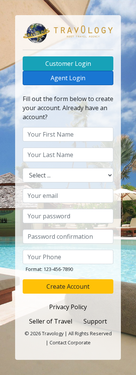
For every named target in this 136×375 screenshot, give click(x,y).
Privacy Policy (68, 307)
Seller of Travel (50, 321)
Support (95, 321)
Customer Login (68, 63)
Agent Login (68, 78)
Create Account (68, 286)
